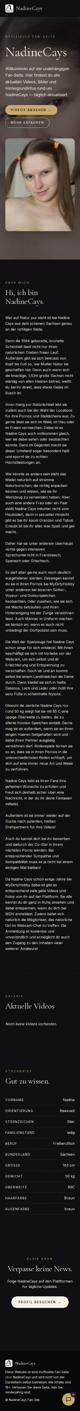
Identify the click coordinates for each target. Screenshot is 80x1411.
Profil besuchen (40, 1302)
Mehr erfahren (27, 122)
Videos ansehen (31, 110)
